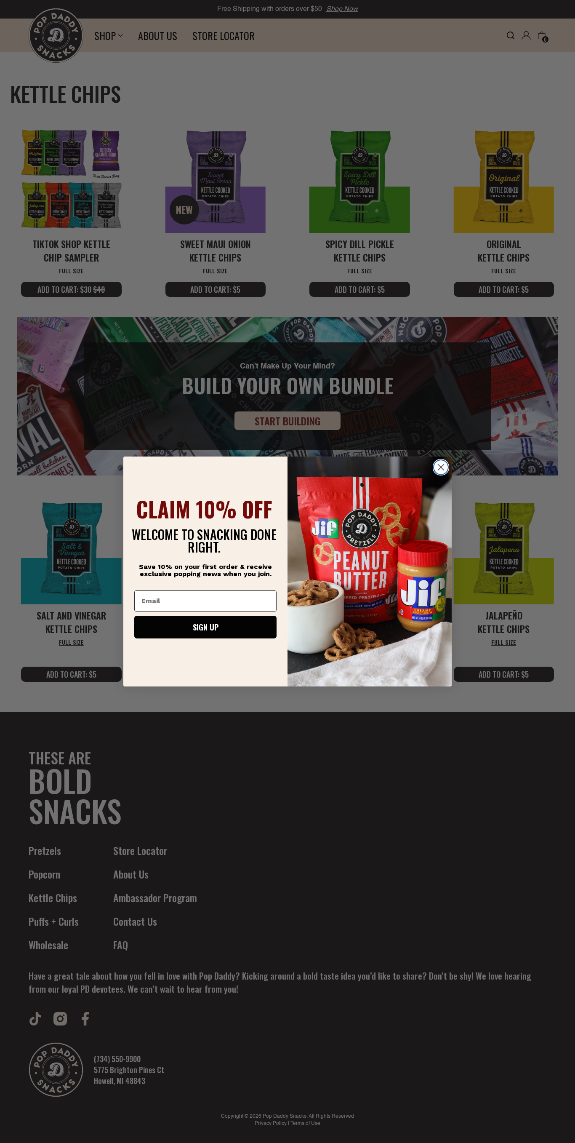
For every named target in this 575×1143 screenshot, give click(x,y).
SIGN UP (205, 627)
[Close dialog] (441, 467)
